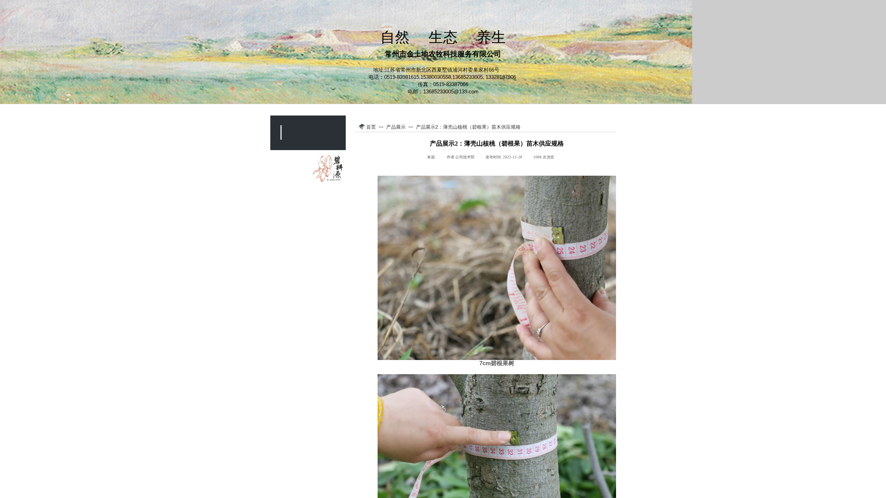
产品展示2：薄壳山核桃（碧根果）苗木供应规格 (468, 127)
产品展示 (396, 127)
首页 (371, 127)
